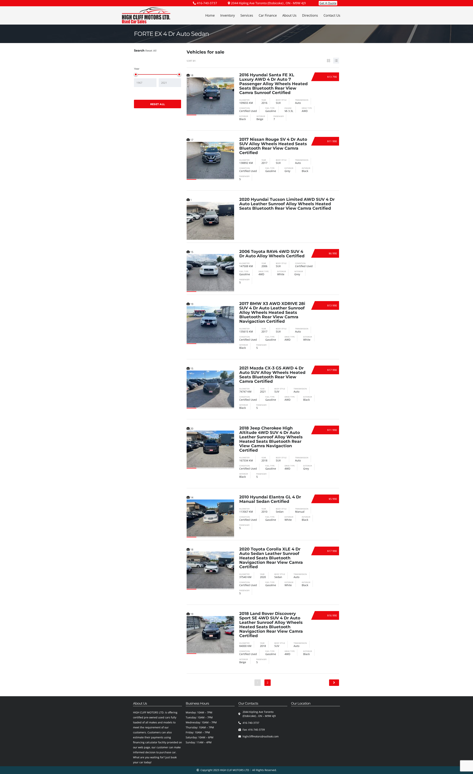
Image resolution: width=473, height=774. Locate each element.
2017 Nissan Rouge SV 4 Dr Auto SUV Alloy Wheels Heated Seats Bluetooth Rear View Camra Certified (273, 146)
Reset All (150, 50)
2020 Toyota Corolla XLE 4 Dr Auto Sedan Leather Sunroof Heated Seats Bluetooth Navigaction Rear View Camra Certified (271, 558)
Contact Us (332, 15)
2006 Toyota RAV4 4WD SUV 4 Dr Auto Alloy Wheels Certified (271, 253)
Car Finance (268, 15)
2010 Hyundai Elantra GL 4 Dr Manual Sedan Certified (270, 499)
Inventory (227, 15)
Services (246, 15)
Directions (310, 15)
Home (210, 15)
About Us (289, 15)
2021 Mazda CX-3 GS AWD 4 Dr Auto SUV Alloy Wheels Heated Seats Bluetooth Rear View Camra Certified (272, 375)
